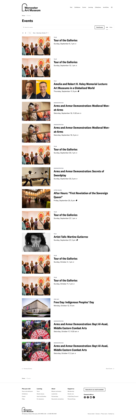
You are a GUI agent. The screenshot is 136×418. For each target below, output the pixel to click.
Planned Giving (71, 399)
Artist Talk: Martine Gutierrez (71, 236)
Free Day (56, 299)
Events (23, 396)
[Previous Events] (23, 33)
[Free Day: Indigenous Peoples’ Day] (36, 307)
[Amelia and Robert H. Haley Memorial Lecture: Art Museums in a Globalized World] (36, 89)
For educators (40, 399)
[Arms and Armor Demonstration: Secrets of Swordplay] (36, 176)
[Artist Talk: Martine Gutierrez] (36, 242)
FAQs (23, 399)
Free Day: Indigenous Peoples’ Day (74, 302)
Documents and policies (57, 399)
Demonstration (58, 102)
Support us (71, 389)
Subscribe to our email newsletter (94, 389)
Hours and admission (27, 391)
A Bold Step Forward (73, 396)
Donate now (71, 394)
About (53, 389)
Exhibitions (25, 394)
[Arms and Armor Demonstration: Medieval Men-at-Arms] (36, 111)
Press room (104, 413)
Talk (55, 81)
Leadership (54, 394)
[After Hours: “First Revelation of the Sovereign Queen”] (36, 198)
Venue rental (91, 413)
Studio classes (40, 394)
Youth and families (41, 396)
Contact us (111, 413)
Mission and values (56, 391)
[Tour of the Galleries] (36, 45)
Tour (55, 37)
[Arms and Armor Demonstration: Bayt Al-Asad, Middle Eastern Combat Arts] (36, 329)
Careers (98, 413)
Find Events (99, 27)
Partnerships (54, 396)
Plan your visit (26, 389)
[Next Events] (25, 33)
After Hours (58, 190)
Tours (38, 391)
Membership (71, 391)
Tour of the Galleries (65, 40)
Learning (39, 389)
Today (30, 32)
